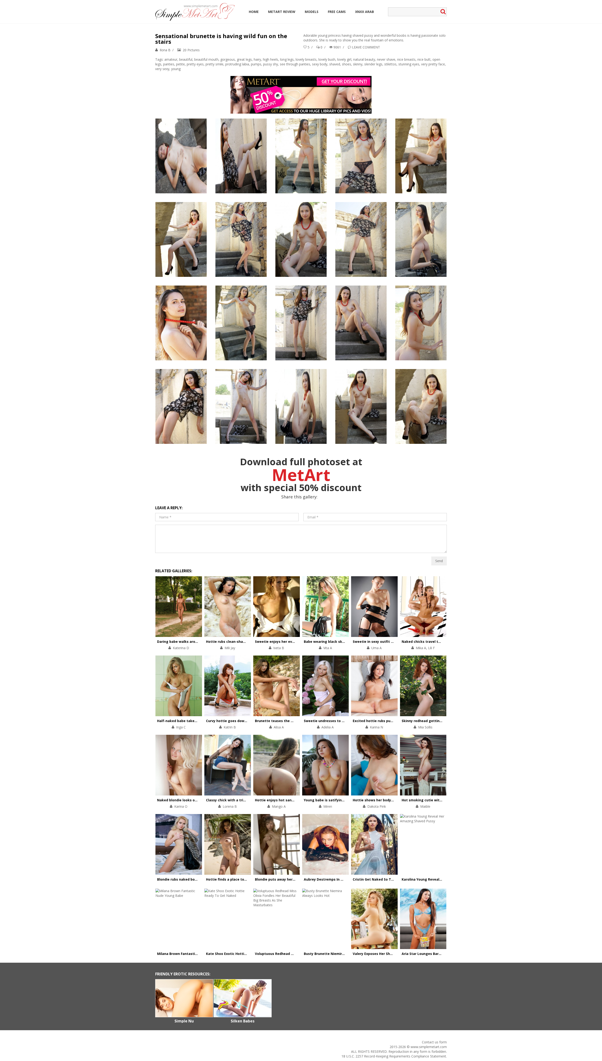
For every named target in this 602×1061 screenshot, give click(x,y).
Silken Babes (242, 1021)
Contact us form (434, 1042)
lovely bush (326, 59)
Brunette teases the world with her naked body (295, 721)
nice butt (424, 59)
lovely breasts (306, 59)
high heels (270, 59)
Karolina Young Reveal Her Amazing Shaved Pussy (444, 879)
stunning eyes (408, 64)
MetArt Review (281, 11)
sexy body (319, 64)
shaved (334, 64)
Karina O (180, 806)
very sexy (162, 69)
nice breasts (406, 59)
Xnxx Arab (364, 11)
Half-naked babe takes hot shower (187, 721)
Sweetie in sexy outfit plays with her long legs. (392, 641)
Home (254, 11)
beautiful (185, 59)
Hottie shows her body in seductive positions (391, 800)
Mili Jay (230, 648)
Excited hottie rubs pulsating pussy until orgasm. (395, 721)
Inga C (181, 727)
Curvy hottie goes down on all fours (236, 721)
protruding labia (237, 64)
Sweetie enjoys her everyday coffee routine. (292, 641)
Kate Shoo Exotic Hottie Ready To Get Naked (244, 953)
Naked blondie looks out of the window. (191, 800)
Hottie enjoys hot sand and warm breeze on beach (298, 800)
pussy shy (270, 64)
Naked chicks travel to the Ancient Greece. (438, 641)
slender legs (373, 64)
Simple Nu (184, 1021)
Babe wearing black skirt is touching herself (341, 641)
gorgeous (227, 59)
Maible (425, 806)
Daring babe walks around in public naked (192, 641)
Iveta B (278, 648)
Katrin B (230, 727)
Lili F (431, 648)
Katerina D (181, 648)
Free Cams (337, 11)
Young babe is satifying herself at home (338, 800)
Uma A (376, 648)
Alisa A (279, 727)
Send (439, 561)
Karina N (376, 727)
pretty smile (214, 64)
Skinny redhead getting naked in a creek (436, 721)
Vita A (327, 648)
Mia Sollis (425, 727)
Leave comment (366, 47)
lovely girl (344, 59)
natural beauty (364, 59)
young (176, 69)
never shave (386, 59)
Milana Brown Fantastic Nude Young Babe (192, 953)
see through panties (295, 64)
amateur (170, 59)
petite (180, 64)
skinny (357, 64)
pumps (256, 64)
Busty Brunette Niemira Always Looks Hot (339, 953)
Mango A (279, 806)
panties (168, 64)
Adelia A (327, 727)
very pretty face (433, 64)
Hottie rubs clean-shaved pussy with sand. (242, 641)
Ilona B (165, 50)
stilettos (390, 64)
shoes (346, 64)
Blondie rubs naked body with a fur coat (191, 879)
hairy (257, 59)
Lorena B (230, 806)
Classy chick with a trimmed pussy (235, 800)
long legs (287, 59)
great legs (244, 59)
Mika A (421, 648)
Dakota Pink (376, 806)
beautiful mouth (206, 59)
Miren (327, 806)
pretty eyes (195, 64)
